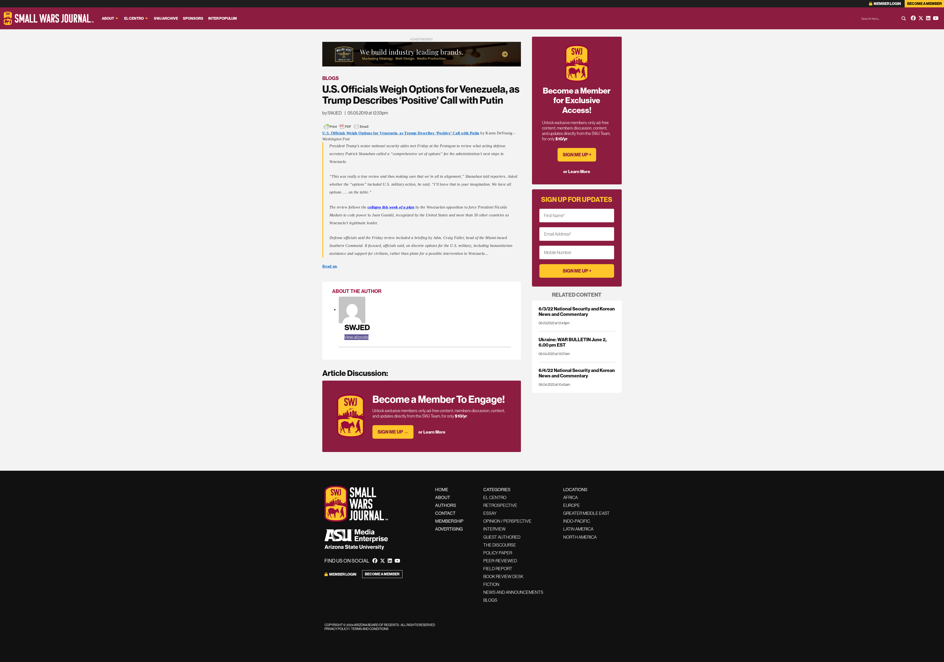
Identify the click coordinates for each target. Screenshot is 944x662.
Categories (496, 489)
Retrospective (500, 505)
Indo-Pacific (576, 521)
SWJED (357, 327)
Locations (575, 489)
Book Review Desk (503, 576)
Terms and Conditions (369, 629)
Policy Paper (497, 553)
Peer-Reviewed (500, 561)
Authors (445, 505)
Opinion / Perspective (507, 521)
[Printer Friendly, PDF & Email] (346, 126)
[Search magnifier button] (904, 18)
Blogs (330, 78)
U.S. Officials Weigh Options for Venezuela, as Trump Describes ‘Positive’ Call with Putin (400, 133)
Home (441, 489)
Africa (570, 497)
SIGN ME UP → (393, 432)
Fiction (491, 584)
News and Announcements (513, 592)
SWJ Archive (166, 18)
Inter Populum (222, 18)
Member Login (887, 3)
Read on (329, 266)
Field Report (497, 568)
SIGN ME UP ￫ (577, 155)
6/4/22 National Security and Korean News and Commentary (577, 373)
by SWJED (332, 113)
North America (580, 537)
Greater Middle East (586, 513)
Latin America (578, 529)
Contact (445, 513)
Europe (571, 505)
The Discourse (499, 545)
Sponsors (193, 18)
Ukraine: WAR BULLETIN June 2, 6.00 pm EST (572, 342)
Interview (494, 529)
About (108, 18)
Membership (449, 521)
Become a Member (924, 3)
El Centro (134, 18)
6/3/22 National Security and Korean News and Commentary (577, 311)
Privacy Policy (336, 629)
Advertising (449, 529)
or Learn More (431, 432)
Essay (490, 513)
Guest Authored (501, 537)
